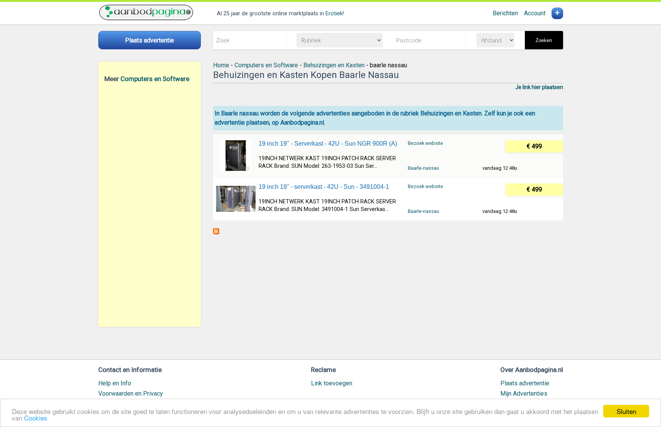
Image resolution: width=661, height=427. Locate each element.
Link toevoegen (331, 383)
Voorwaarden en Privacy (130, 393)
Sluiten (626, 411)
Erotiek (334, 13)
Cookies (35, 417)
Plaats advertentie (524, 383)
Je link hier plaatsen (539, 87)
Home (221, 65)
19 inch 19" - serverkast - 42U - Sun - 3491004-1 (324, 186)
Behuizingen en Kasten (334, 65)
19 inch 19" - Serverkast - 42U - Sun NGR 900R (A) (328, 143)
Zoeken (544, 40)
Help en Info (114, 383)
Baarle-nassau (423, 168)
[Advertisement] (149, 204)
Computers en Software (154, 79)
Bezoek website (425, 143)
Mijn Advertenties (523, 393)
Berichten (505, 13)
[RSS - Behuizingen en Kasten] (216, 232)
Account (534, 13)
